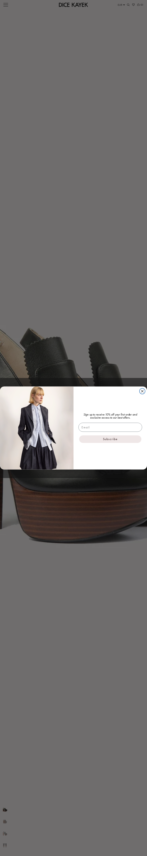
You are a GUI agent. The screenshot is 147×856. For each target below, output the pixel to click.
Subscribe (110, 439)
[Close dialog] (142, 391)
